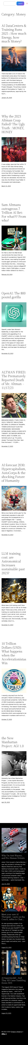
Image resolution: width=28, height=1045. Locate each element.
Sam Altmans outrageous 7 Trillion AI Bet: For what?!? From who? (14, 212)
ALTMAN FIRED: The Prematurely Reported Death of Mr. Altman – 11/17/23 (14, 380)
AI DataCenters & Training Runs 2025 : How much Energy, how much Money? (14, 33)
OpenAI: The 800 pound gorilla (14, 295)
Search (20, 3)
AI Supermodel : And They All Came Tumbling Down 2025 (14, 980)
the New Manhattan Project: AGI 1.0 (13, 742)
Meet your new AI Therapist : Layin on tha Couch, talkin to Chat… (13, 917)
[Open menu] (27, 3)
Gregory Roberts (16, 1031)
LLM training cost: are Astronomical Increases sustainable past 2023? (13, 563)
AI (4, 1034)
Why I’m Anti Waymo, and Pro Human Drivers (13, 856)
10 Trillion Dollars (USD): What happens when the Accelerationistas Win (14, 653)
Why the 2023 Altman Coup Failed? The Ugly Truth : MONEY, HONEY (13, 124)
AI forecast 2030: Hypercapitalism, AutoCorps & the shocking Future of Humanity (14, 473)
